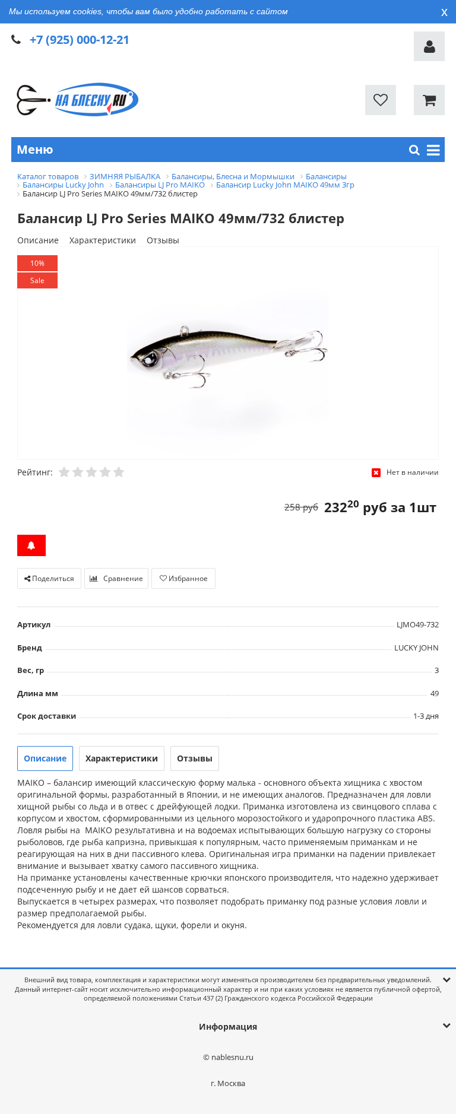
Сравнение (122, 578)
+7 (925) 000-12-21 (79, 39)
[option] (228, 354)
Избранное (187, 578)
